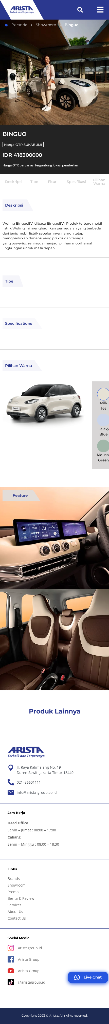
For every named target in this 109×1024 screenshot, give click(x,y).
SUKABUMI (33, 145)
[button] (80, 10)
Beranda (19, 24)
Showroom (46, 24)
